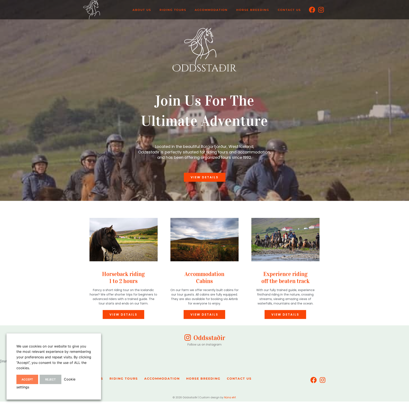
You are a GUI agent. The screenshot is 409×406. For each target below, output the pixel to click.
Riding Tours (173, 9)
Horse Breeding (252, 9)
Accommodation (211, 9)
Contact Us (289, 9)
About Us (141, 9)
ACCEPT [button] (27, 379)
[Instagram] (321, 10)
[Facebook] (312, 10)
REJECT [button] (50, 379)
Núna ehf (230, 397)
